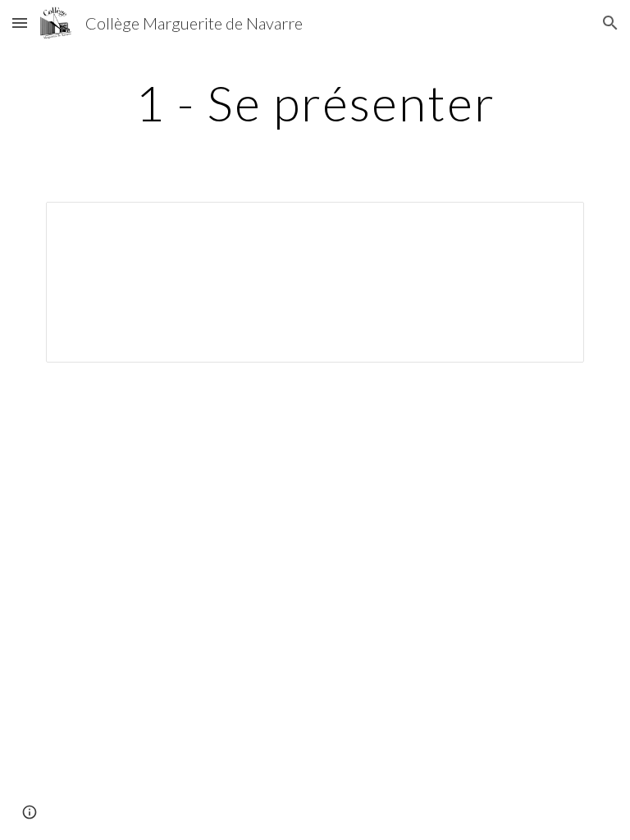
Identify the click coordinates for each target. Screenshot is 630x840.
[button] (19, 22)
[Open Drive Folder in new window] (553, 223)
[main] (314, 102)
